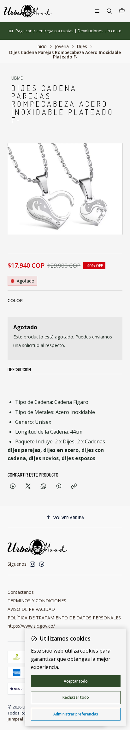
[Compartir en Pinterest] (58, 486)
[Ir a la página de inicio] (27, 11)
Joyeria (62, 46)
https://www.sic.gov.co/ (31, 626)
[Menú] (97, 11)
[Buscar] (109, 11)
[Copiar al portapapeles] (74, 486)
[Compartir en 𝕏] (28, 486)
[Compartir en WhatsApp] (43, 486)
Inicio (42, 46)
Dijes (82, 46)
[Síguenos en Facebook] (41, 564)
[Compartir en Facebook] (13, 486)
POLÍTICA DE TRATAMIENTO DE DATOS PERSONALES (64, 618)
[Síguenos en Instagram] (32, 564)
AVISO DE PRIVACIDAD (31, 609)
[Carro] (122, 11)
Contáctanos (21, 592)
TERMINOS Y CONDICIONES (37, 601)
